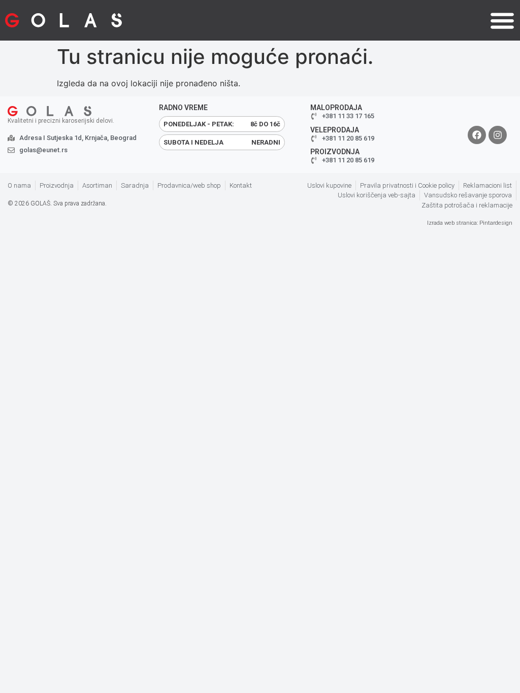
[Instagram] (498, 135)
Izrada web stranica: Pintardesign (469, 223)
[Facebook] (477, 135)
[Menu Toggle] (502, 20)
